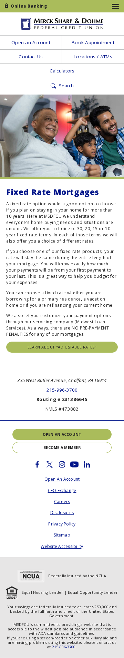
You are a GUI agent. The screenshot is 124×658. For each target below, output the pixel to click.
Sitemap (62, 535)
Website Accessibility (62, 546)
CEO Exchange (62, 490)
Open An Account (62, 479)
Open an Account (30, 42)
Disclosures (62, 512)
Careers (62, 501)
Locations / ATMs (93, 56)
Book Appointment (93, 42)
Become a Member (62, 447)
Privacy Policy (61, 524)
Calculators (62, 70)
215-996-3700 (62, 390)
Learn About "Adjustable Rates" (62, 347)
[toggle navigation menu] (115, 6)
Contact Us (31, 56)
